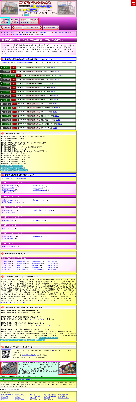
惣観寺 (6, 100)
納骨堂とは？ (19, 394)
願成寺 (6, 72)
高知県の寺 (51, 265)
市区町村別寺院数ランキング (10, 165)
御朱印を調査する (20, 399)
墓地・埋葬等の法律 (7, 394)
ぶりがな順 (4, 178)
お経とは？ (4, 399)
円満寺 (6, 67)
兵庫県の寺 (21, 261)
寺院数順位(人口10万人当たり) (11, 168)
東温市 (8, 220)
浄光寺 (6, 88)
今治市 (8, 188)
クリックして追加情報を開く (11, 389)
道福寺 (7, 124)
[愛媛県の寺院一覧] (23, 62)
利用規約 (29, 379)
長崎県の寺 (36, 267)
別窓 (21, 165)
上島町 (9, 200)
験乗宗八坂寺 (9, 76)
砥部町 (39, 220)
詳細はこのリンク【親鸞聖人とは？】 (13, 302)
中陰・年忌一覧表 (63, 398)
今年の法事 (47, 398)
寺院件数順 (22, 178)
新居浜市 (8, 228)
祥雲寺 (6, 84)
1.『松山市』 (6, 27)
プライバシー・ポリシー (8, 379)
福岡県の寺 (5, 267)
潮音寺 (7, 108)
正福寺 (6, 92)
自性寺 (6, 80)
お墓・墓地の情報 (35, 396)
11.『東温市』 (18, 27)
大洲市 (7, 192)
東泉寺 (7, 120)
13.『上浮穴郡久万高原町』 (32, 27)
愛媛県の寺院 (17, 34)
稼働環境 (21, 379)
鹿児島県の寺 (36, 269)
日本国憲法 (4, 398)
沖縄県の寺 (51, 269)
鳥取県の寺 (5, 263)
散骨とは (18, 398)
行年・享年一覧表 (63, 394)
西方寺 (6, 96)
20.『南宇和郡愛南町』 (50, 27)
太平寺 (7, 104)
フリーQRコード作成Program (30, 355)
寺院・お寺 (33, 398)
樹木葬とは (4, 396)
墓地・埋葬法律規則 (50, 396)
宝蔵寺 (7, 128)
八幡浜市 (9, 247)
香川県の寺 (36, 265)
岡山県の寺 (36, 263)
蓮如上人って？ (34, 394)
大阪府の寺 (5, 261)
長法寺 (7, 112)
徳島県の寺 (21, 265)
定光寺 (7, 116)
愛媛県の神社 (42, 32)
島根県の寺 (21, 263)
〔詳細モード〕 (5, 62)
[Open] (13, 67)
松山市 (8, 238)
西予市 (7, 212)
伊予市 (37, 188)
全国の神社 (26, 32)
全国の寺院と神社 (8, 32)
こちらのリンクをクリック (38, 319)
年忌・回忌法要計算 (50, 394)
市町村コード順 (13, 178)
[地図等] (52, 67)
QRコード (50, 350)
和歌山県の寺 (52, 261)
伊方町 (39, 186)
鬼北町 (39, 200)
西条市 (8, 210)
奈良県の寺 (36, 261)
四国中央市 (43, 210)
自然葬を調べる (62, 396)
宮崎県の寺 (21, 269)
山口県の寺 (5, 265)
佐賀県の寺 (21, 267)
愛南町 (9, 186)
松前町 (8, 236)
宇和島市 (39, 190)
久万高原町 (12, 202)
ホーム (26, 15)
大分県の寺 (5, 269)
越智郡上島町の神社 (61, 32)
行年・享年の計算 (20, 396)
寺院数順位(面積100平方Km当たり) (12, 170)
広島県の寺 (51, 263)
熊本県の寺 (51, 267)
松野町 (39, 236)
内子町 (8, 190)
